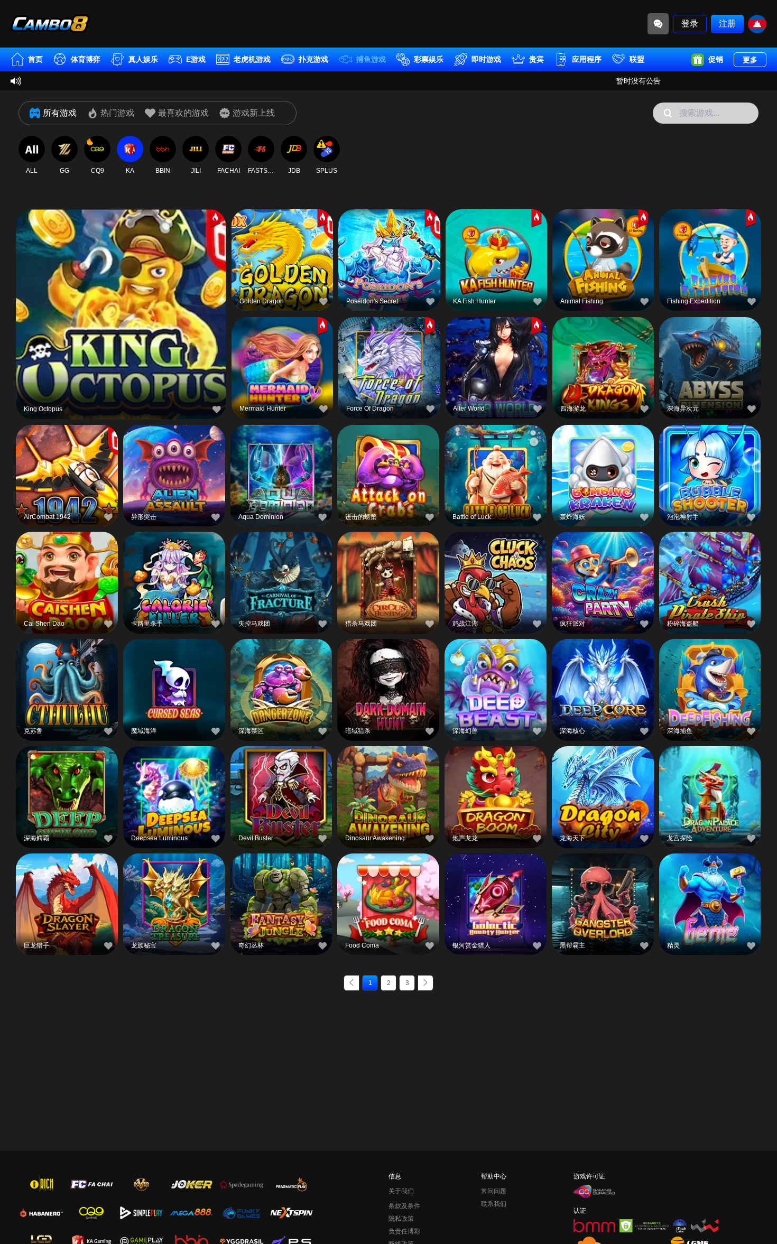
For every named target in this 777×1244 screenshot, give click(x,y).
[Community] (658, 23)
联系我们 (493, 1204)
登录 (689, 23)
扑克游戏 (313, 59)
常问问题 (493, 1191)
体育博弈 (85, 59)
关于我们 (401, 1191)
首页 (35, 59)
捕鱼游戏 (371, 59)
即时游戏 (486, 59)
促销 (715, 59)
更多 (750, 59)
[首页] (50, 24)
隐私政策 (401, 1218)
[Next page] (425, 983)
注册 (727, 23)
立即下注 (121, 315)
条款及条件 (404, 1206)
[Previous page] (351, 983)
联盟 (637, 59)
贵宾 (536, 59)
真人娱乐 (143, 59)
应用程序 (587, 59)
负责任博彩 (404, 1231)
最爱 (121, 290)
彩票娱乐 (428, 59)
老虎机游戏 (252, 59)
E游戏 (196, 59)
